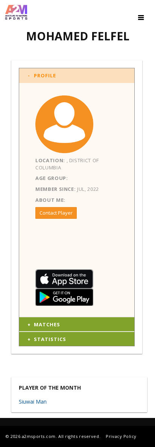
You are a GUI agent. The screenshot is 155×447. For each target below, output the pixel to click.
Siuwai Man (33, 401)
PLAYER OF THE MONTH (50, 388)
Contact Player (56, 212)
